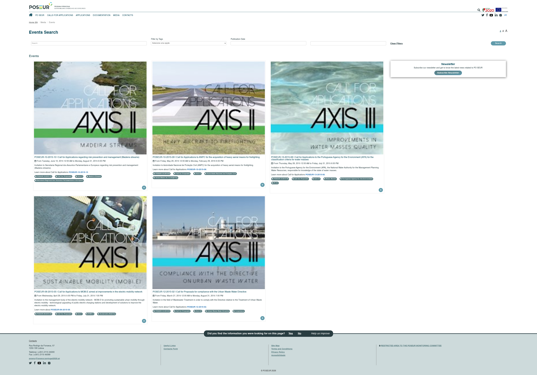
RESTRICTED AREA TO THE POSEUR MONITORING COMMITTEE (411, 346)
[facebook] (487, 14)
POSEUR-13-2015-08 (315, 175)
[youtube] (491, 14)
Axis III (317, 178)
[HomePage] (40, 5)
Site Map (275, 346)
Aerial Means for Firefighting (166, 177)
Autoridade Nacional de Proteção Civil (221, 173)
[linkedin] (496, 14)
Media (116, 15)
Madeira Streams (94, 176)
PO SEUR (39, 15)
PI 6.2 (275, 183)
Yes (290, 333)
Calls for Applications (60, 15)
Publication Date (238, 39)
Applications (83, 15)
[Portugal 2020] (487, 9)
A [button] (500, 31)
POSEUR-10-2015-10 (78, 172)
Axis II (80, 176)
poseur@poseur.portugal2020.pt (44, 359)
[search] (479, 10)
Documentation (101, 15)
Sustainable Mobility (107, 314)
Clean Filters (396, 44)
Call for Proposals (64, 176)
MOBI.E (91, 314)
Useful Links (170, 346)
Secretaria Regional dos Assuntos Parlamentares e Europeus (59, 180)
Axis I (79, 314)
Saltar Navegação (94, 1)
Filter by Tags (157, 39)
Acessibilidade (278, 355)
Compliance (239, 311)
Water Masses (331, 178)
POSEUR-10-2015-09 (196, 170)
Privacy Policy (278, 352)
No (299, 333)
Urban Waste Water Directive (218, 311)
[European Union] (501, 9)
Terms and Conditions (281, 349)
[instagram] (500, 14)
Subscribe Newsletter (448, 73)
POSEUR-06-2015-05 (60, 310)
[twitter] (483, 14)
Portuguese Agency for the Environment (357, 178)
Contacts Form (171, 349)
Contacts (127, 15)
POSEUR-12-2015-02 (196, 307)
